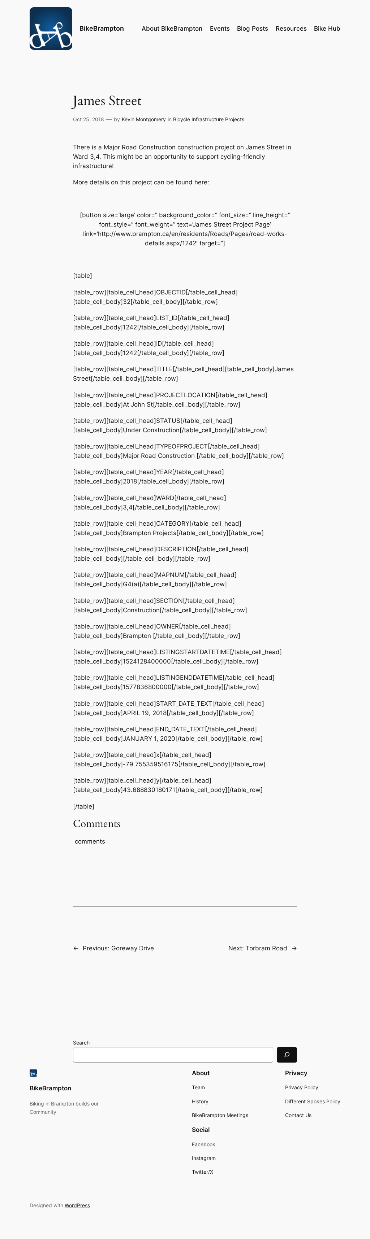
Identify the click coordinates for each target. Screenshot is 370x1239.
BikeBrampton (101, 28)
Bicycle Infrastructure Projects (208, 119)
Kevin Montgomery (144, 119)
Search (81, 1042)
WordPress (77, 1205)
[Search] (287, 1055)
